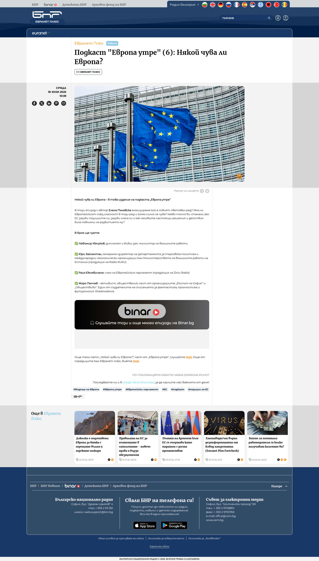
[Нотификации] (278, 18)
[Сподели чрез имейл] (63, 103)
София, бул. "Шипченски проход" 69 (231, 504)
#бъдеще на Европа (86, 389)
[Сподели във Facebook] (34, 103)
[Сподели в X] (41, 103)
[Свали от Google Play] (174, 525)
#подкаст (177, 389)
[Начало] (47, 14)
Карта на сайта (159, 546)
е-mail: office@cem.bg (221, 516)
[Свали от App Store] (145, 525)
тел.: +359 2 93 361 (100, 508)
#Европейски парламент (142, 389)
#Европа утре (112, 389)
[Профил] (285, 18)
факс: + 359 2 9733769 (220, 512)
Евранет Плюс (89, 43)
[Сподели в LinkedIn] (49, 103)
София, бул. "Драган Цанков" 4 (92, 504)
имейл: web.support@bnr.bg (93, 512)
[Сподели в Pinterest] (56, 103)
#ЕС (164, 389)
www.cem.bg (214, 520)
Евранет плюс (90, 71)
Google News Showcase (138, 382)
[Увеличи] (202, 191)
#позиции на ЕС (198, 389)
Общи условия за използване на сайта (121, 538)
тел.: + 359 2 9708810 (220, 508)
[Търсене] (269, 18)
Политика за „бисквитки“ (204, 538)
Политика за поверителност (166, 538)
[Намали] (207, 191)
